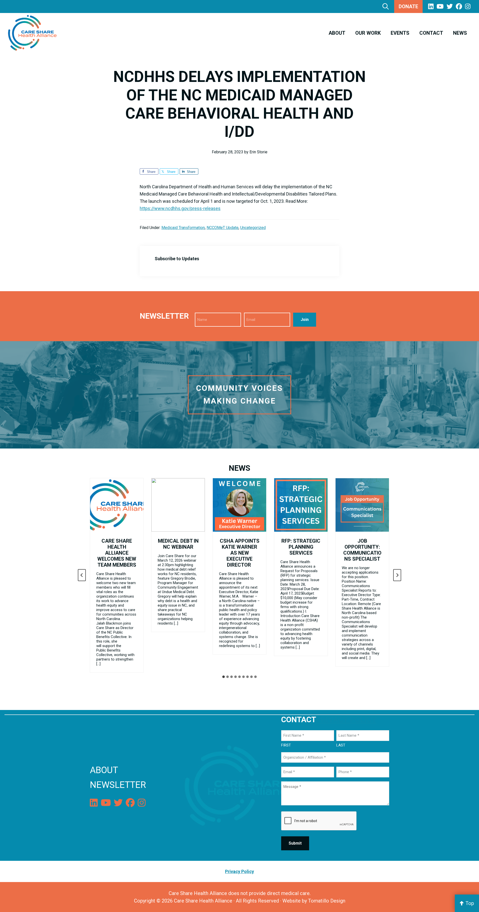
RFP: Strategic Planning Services (300, 547)
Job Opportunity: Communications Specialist (362, 550)
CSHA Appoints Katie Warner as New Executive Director (239, 553)
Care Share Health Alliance (203, 901)
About (104, 770)
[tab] (223, 677)
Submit (295, 843)
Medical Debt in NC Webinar (178, 544)
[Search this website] (385, 6)
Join (305, 319)
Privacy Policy (346, 719)
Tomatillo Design (326, 901)
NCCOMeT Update (223, 227)
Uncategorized (253, 227)
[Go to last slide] (82, 575)
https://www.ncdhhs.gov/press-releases (180, 208)
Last (340, 745)
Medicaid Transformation (183, 227)
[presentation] (116, 505)
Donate (408, 6)
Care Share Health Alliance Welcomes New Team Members (116, 553)
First (286, 745)
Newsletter (118, 785)
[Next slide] (397, 575)
